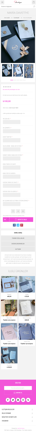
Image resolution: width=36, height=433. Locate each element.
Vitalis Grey (27, 341)
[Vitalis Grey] (27, 331)
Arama (34, 6)
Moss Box (9, 318)
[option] (7, 70)
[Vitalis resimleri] (9, 331)
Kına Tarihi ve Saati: (9, 164)
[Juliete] (27, 284)
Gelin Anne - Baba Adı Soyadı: (12, 146)
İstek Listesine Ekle (13, 211)
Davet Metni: (7, 137)
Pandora (9, 365)
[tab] (18, 232)
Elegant (9, 294)
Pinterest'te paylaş (21, 225)
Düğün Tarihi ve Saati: (10, 182)
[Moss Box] (9, 308)
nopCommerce (20, 428)
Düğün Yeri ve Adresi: (10, 191)
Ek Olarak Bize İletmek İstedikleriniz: (16, 200)
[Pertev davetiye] (27, 308)
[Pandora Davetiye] (9, 355)
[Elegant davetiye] (9, 284)
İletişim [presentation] (18, 249)
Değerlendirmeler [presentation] (18, 243)
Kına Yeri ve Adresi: (9, 173)
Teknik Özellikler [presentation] (18, 238)
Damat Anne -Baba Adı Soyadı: (12, 155)
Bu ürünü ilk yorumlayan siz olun (11, 89)
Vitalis (9, 341)
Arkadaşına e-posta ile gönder (23, 211)
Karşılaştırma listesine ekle (18, 211)
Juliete (26, 294)
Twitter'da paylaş (18, 225)
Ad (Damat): (7, 128)
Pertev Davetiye (27, 318)
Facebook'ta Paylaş (14, 225)
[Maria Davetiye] (7, 70)
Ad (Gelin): (6, 118)
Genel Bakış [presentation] (18, 233)
